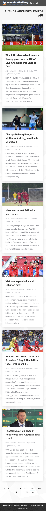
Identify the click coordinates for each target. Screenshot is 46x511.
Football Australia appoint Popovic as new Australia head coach (23, 434)
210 (19, 489)
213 (39, 489)
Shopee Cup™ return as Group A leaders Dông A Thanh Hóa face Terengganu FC (22, 360)
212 (32, 489)
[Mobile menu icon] (42, 3)
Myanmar (22, 218)
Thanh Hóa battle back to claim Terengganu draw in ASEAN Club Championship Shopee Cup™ (23, 61)
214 (15, 492)
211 (25, 489)
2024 (7, 71)
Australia (13, 443)
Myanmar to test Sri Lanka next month (20, 212)
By (32, 71)
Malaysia (22, 71)
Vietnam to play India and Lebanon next (20, 283)
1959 (27, 492)
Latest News (14, 71)
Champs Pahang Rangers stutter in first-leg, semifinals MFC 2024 (22, 138)
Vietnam (22, 289)
